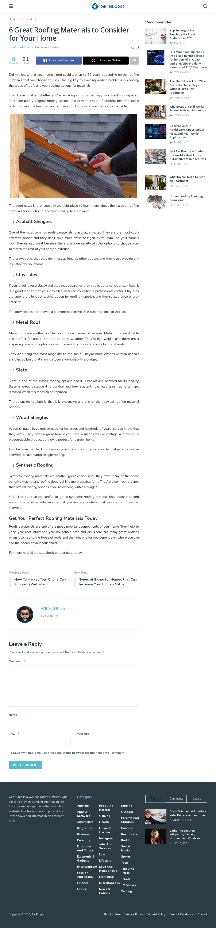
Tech (124, 863)
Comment (17, 661)
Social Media (125, 848)
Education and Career (85, 848)
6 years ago (179, 186)
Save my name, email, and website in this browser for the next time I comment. (69, 753)
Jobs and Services (105, 846)
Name (14, 715)
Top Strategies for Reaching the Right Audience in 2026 (182, 34)
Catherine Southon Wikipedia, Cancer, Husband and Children (185, 834)
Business (83, 834)
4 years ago (179, 205)
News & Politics (104, 891)
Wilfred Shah (21, 47)
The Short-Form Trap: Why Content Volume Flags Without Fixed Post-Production (187, 87)
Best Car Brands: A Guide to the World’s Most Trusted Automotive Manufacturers (188, 155)
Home (12, 19)
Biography (84, 828)
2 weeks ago (180, 72)
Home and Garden (30, 19)
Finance (82, 883)
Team (118, 914)
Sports (126, 857)
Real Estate (129, 834)
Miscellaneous (109, 883)
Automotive (85, 822)
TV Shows (128, 885)
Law (102, 854)
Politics (126, 828)
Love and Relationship (108, 869)
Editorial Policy (156, 914)
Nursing (126, 806)
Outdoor (127, 812)
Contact (202, 914)
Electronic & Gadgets (85, 859)
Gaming (104, 816)
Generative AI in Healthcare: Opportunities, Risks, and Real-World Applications (187, 131)
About (107, 914)
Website (83, 734)
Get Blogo (37, 914)
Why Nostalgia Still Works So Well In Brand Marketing (188, 108)
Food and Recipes (106, 808)
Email (14, 734)
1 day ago (178, 43)
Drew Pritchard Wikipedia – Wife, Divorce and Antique (188, 813)
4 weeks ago (180, 97)
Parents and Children (130, 820)
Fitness (82, 889)
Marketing (106, 877)
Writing (126, 891)
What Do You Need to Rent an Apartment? (187, 178)
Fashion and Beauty (85, 875)
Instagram (106, 838)
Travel (125, 879)
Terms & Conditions (181, 914)
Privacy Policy (134, 914)
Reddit (126, 840)
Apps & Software (83, 814)
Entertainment (87, 867)
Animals (83, 806)
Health (104, 822)
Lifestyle (105, 861)
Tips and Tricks (127, 871)
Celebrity (83, 840)
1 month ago (180, 142)
